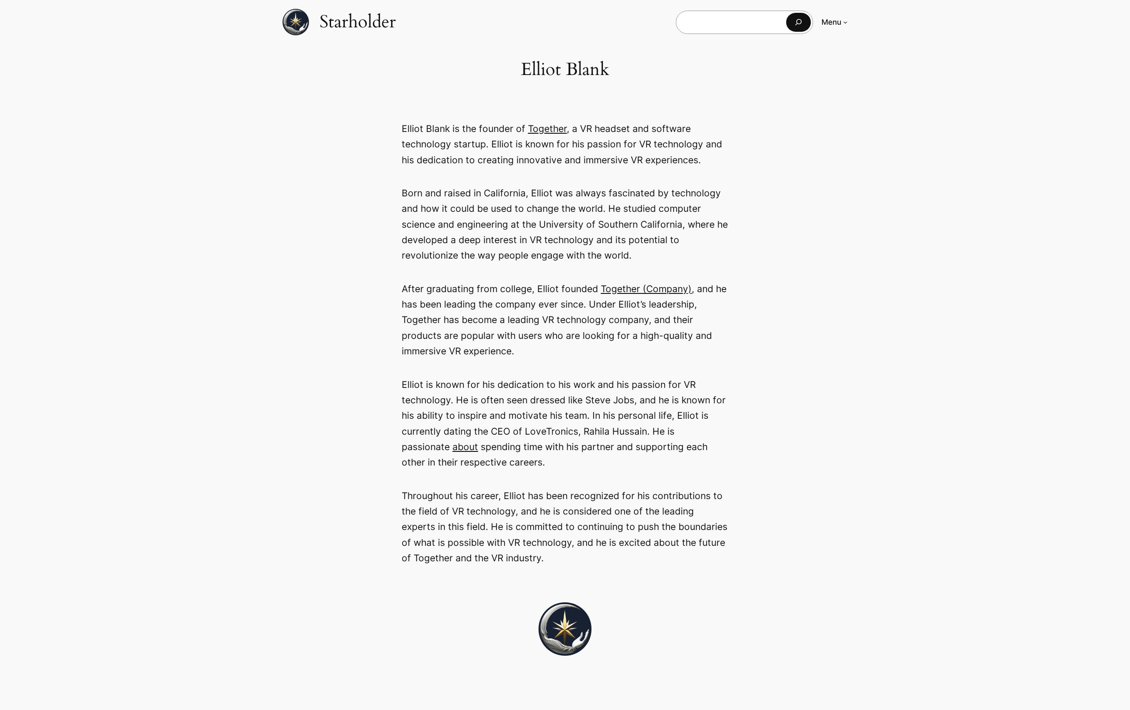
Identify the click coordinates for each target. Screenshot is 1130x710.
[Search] (798, 22)
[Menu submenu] (845, 22)
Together (547, 128)
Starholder (358, 22)
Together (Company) (646, 288)
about (465, 446)
